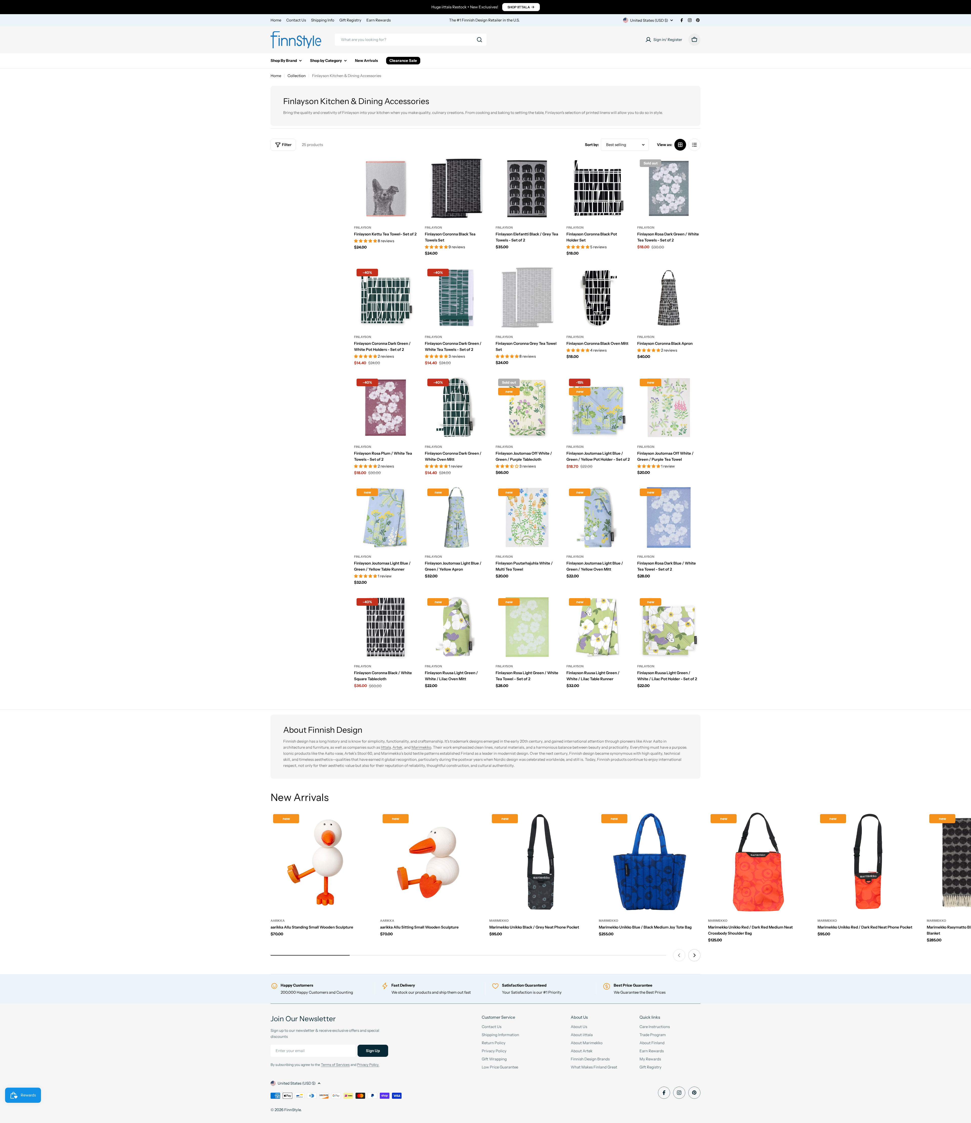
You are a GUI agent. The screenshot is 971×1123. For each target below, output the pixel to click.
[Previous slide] (679, 955)
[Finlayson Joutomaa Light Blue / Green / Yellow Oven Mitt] (598, 517)
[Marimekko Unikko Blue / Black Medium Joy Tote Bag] (650, 862)
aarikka (278, 920)
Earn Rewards (378, 20)
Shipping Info (322, 20)
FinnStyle (292, 1109)
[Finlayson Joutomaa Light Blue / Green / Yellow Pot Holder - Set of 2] (598, 407)
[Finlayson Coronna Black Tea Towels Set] (456, 188)
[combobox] (411, 40)
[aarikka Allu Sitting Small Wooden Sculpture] (431, 862)
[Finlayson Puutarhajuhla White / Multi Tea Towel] (527, 517)
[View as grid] (680, 145)
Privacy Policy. (368, 1064)
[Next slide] (694, 955)
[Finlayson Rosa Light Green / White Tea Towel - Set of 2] (527, 627)
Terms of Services (335, 1064)
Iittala (386, 747)
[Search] (479, 40)
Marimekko (421, 747)
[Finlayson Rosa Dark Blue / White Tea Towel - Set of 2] (668, 517)
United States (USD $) (649, 20)
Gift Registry (350, 20)
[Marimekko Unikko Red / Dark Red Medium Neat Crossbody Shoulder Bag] (759, 862)
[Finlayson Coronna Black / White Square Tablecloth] (385, 627)
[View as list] (694, 145)
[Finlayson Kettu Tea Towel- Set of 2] (385, 188)
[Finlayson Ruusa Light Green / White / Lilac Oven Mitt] (456, 627)
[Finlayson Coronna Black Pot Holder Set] (598, 188)
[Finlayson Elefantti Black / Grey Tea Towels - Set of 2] (527, 188)
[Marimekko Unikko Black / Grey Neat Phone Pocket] (540, 862)
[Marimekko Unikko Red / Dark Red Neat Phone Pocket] (868, 862)
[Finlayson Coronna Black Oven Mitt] (598, 297)
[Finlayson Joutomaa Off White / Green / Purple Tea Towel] (668, 407)
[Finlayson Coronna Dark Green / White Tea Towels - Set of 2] (456, 297)
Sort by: (592, 144)
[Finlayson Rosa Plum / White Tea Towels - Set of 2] (385, 407)
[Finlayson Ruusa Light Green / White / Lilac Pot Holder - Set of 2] (668, 627)
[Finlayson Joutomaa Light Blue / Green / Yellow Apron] (456, 517)
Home (276, 20)
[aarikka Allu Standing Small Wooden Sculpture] (321, 862)
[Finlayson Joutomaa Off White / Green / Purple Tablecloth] (527, 407)
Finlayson (362, 227)
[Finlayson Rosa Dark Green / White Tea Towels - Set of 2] (668, 188)
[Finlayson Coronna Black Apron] (668, 297)
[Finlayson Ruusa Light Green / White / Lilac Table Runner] (598, 627)
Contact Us (296, 20)
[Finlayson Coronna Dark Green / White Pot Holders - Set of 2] (385, 297)
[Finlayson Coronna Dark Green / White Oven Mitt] (456, 407)
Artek (397, 747)
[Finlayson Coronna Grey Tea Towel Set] (527, 297)
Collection (297, 75)
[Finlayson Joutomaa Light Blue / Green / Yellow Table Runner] (385, 517)
